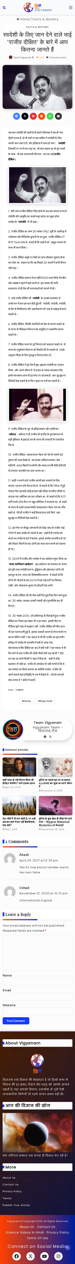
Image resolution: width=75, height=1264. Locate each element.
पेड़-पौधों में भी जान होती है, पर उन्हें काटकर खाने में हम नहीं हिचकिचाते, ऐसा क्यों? (19, 822)
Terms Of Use (37, 1238)
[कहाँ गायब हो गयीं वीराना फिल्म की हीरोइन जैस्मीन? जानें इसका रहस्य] (19, 766)
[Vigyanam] (37, 7)
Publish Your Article (16, 1205)
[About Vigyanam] (37, 1063)
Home (24, 19)
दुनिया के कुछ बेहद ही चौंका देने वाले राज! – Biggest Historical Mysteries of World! (55, 822)
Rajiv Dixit (46, 701)
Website (9, 1005)
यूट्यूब (60, 375)
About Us (9, 1177)
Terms (7, 1198)
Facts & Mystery (45, 19)
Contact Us (11, 1184)
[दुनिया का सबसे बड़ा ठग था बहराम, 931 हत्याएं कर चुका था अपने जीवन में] (55, 766)
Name (7, 975)
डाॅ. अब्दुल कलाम (55, 242)
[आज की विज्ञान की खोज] (37, 1132)
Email (7, 990)
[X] (50, 737)
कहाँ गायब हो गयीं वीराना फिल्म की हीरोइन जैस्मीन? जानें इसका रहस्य (19, 781)
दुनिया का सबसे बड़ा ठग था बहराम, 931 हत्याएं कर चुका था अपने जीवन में (55, 783)
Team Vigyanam (22, 57)
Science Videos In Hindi (25, 1232)
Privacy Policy (12, 1191)
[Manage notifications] (67, 1247)
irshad (24, 888)
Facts (27, 701)
